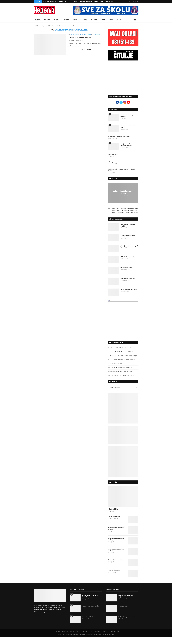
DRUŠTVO (47, 19)
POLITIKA (56, 19)
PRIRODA (65, 631)
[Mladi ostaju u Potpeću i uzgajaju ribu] (113, 227)
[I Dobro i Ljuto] (123, 496)
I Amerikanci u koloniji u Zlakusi (128, 126)
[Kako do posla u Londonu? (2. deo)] (133, 540)
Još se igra (111, 162)
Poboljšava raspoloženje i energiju (124, 375)
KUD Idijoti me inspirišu (127, 257)
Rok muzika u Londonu (115, 560)
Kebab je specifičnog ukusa (128, 289)
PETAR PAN (56, 631)
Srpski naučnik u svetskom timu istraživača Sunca (121, 170)
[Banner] (123, 461)
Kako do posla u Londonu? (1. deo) (116, 550)
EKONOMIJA (76, 19)
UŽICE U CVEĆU (95, 631)
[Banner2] (123, 435)
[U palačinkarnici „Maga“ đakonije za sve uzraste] (113, 237)
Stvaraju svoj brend (126, 268)
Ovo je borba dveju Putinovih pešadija (126, 144)
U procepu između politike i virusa (124, 367)
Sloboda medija (113, 155)
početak (36, 26)
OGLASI (96, 1)
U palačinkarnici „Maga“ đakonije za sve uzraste (127, 236)
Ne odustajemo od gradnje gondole (128, 116)
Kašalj (120, 363)
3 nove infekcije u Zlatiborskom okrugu (125, 356)
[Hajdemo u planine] (133, 573)
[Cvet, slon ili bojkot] (75, 619)
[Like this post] (82, 49)
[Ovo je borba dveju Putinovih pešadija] (113, 146)
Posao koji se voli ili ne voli (124, 371)
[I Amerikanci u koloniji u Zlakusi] (113, 128)
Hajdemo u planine (114, 571)
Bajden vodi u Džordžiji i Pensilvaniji (119, 136)
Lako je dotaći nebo (114, 516)
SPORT (111, 19)
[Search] (137, 20)
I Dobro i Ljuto (113, 509)
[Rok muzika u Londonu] (133, 562)
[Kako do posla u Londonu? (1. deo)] (133, 551)
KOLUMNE (66, 19)
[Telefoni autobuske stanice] (75, 608)
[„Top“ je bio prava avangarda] (113, 248)
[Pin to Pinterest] (88, 49)
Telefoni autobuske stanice (90, 606)
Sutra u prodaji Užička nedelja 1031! (124, 359)
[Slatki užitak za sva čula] (113, 281)
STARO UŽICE (84, 631)
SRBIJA (85, 19)
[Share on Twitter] (86, 49)
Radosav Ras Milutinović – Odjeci (57, 1)
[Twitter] (131, 1)
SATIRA (103, 19)
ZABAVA (105, 631)
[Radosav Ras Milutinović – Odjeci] (111, 597)
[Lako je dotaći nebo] (133, 519)
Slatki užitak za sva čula (127, 278)
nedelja (72, 40)
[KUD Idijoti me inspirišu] (113, 259)
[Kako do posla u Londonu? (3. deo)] (133, 530)
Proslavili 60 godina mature (80, 37)
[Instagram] (133, 1)
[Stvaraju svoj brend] (113, 270)
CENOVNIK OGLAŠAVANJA (86, 1)
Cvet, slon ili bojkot (88, 617)
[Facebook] (129, 1)
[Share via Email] (90, 49)
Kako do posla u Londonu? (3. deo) (116, 528)
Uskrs (109, 356)
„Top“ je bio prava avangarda (129, 246)
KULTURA (94, 19)
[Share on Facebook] (84, 49)
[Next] (45, 1)
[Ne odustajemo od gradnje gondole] (113, 117)
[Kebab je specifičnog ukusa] (113, 292)
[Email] (137, 1)
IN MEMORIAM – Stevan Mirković (124, 348)
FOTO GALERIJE (114, 631)
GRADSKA (37, 19)
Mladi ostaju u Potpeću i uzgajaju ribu (127, 225)
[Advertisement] (123, 78)
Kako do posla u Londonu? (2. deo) (116, 539)
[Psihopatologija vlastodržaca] (111, 619)
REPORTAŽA (74, 631)
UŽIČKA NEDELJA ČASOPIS (106, 1)
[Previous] (43, 1)
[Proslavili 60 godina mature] (50, 44)
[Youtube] (135, 1)
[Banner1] (123, 408)
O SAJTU (76, 1)
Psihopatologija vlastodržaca (127, 617)
